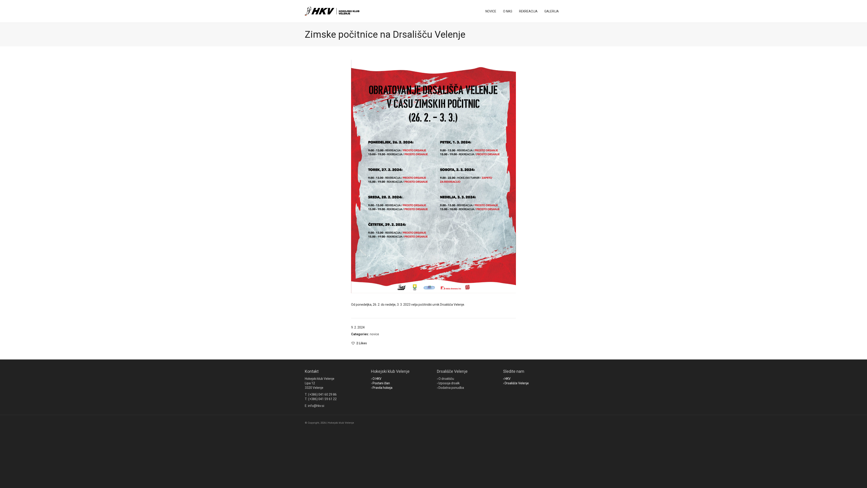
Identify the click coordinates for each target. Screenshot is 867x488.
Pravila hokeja (382, 387)
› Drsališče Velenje (516, 383)
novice (374, 334)
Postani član (381, 383)
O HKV (377, 378)
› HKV (506, 378)
